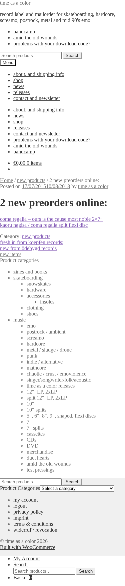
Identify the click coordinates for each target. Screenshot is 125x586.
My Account (26, 558)
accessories (38, 296)
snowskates (39, 283)
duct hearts (38, 458)
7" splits (35, 428)
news (18, 86)
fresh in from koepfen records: (31, 242)
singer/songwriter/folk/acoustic (59, 380)
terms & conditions (33, 524)
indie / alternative (45, 362)
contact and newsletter (36, 98)
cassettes (36, 434)
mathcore (36, 368)
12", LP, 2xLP (42, 392)
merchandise (40, 452)
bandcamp (24, 31)
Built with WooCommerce (27, 547)
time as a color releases (51, 386)
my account (25, 500)
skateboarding (28, 277)
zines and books (30, 271)
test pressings (40, 470)
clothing (35, 308)
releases (21, 92)
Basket (22, 577)
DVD (33, 446)
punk (32, 356)
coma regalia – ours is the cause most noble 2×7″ (51, 219)
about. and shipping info (38, 74)
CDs (31, 440)
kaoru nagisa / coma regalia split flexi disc (44, 225)
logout (20, 506)
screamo (35, 338)
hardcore (36, 344)
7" (29, 422)
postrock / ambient (46, 332)
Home (6, 180)
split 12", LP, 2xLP (47, 398)
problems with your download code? (51, 43)
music (19, 320)
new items (10, 254)
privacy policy (28, 512)
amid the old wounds (35, 37)
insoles (47, 302)
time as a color (15, 3)
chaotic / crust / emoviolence (56, 374)
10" (30, 404)
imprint (20, 518)
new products (31, 180)
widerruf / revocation (35, 530)
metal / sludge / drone (49, 350)
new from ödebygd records (28, 248)
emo (31, 326)
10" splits (36, 410)
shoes (32, 314)
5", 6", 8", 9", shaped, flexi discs (61, 416)
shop (18, 80)
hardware (36, 289)
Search (72, 55)
